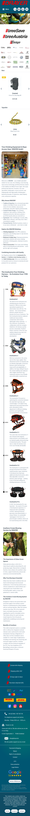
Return (15, 751)
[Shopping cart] (26, 9)
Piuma (15, 18)
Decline (7, 811)
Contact (15, 757)
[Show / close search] (15, 9)
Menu (7, 9)
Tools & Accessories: (8, 244)
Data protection (15, 764)
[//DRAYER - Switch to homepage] (15, 3)
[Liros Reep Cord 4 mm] (15, 119)
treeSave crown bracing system (16, 257)
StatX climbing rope (9, 259)
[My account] (22, 9)
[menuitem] (6, 9)
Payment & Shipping (15, 748)
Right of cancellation (15, 754)
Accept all (14, 811)
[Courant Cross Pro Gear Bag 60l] (15, 83)
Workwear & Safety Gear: (9, 237)
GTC (15, 761)
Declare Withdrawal (15, 781)
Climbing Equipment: (8, 232)
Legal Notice (15, 767)
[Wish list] (19, 9)
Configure (21, 811)
